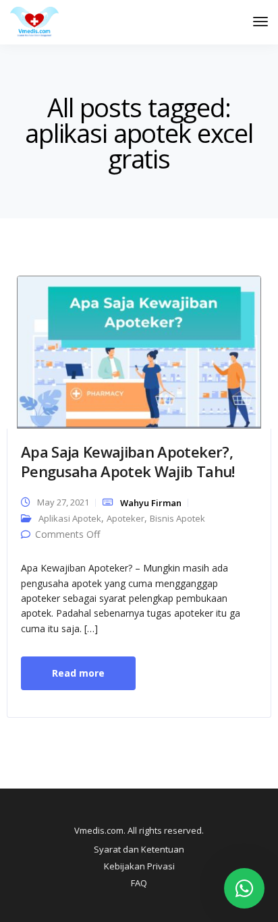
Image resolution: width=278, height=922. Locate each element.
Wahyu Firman (151, 503)
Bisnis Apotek (177, 518)
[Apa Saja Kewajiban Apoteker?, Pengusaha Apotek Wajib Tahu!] (139, 350)
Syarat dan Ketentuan (139, 849)
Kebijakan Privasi (139, 866)
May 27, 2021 (63, 502)
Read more (78, 673)
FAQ (139, 883)
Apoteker (125, 518)
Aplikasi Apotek (69, 518)
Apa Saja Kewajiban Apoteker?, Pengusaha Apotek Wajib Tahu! (128, 461)
